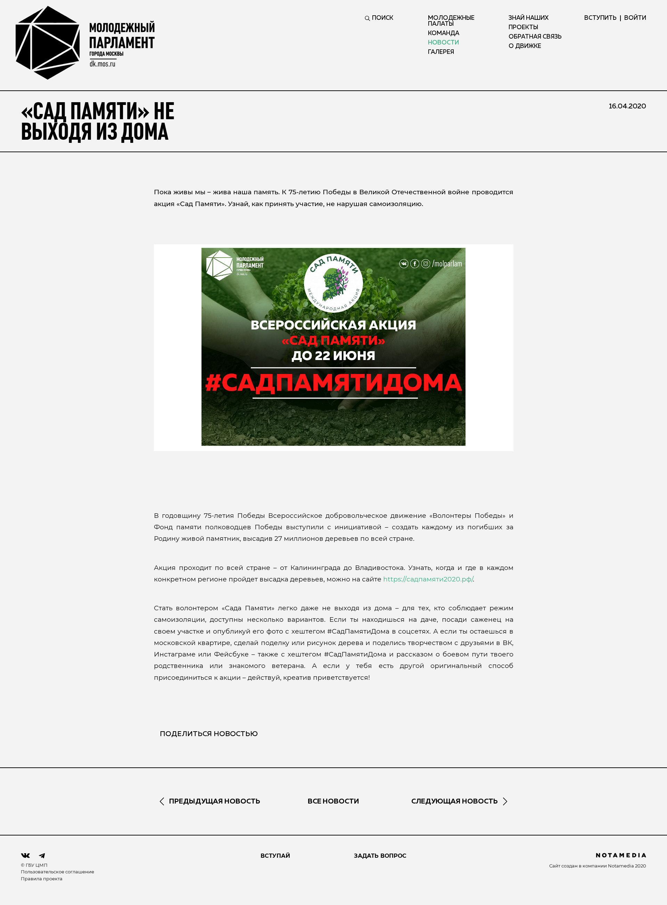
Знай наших (529, 18)
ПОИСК (382, 18)
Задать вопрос (380, 856)
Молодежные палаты (451, 21)
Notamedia (621, 866)
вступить (600, 18)
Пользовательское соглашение (57, 871)
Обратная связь (535, 37)
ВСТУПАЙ (275, 856)
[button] (333, 347)
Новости (443, 43)
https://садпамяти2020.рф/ (428, 579)
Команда (443, 33)
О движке (525, 46)
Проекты (523, 28)
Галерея (441, 52)
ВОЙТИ (635, 18)
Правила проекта (42, 878)
